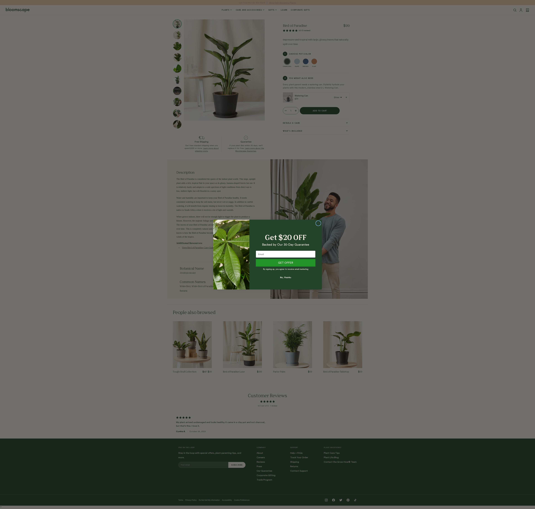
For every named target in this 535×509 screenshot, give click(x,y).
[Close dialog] (318, 223)
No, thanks (285, 277)
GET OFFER (285, 262)
